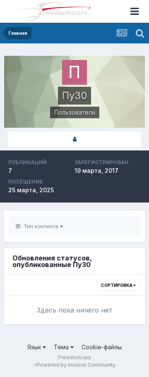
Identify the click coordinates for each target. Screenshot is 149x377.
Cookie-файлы (102, 347)
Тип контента (40, 226)
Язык (35, 347)
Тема (62, 347)
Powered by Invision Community (76, 365)
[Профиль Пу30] (74, 139)
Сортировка (117, 285)
